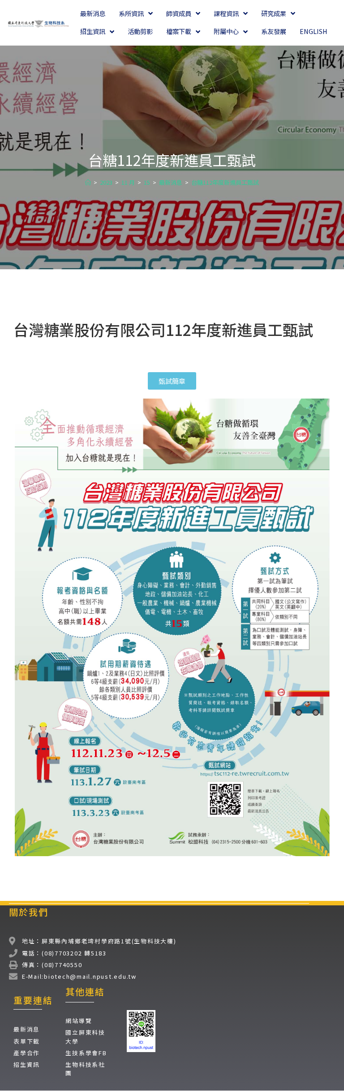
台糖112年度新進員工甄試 (225, 182)
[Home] (88, 182)
